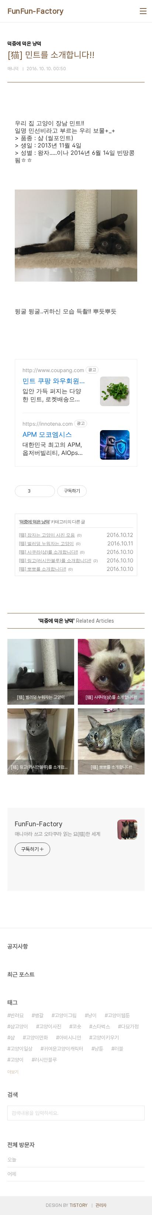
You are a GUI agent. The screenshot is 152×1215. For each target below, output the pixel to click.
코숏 (76, 1026)
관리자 (101, 1205)
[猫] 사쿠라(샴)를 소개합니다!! (48, 552)
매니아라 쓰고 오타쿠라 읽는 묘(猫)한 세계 (57, 834)
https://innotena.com (48, 424)
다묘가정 (130, 1026)
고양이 (17, 1060)
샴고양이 (19, 1026)
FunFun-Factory (35, 11)
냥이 (92, 1015)
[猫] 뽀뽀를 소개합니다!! (42, 569)
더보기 (12, 1072)
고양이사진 (50, 1026)
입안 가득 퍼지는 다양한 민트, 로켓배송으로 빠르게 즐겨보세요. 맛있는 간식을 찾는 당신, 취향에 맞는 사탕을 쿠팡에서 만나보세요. (53, 395)
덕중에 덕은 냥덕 (34, 521)
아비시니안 (70, 1038)
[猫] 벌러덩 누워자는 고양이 (46, 543)
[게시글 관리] (46, 491)
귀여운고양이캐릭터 (63, 1049)
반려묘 (17, 1015)
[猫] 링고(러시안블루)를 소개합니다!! (55, 560)
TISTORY (78, 1205)
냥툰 (98, 1049)
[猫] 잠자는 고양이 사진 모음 (47, 535)
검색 (137, 1113)
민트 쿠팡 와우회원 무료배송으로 (51, 381)
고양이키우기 (105, 1038)
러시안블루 (46, 1060)
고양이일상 (21, 1049)
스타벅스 (101, 1026)
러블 (118, 1049)
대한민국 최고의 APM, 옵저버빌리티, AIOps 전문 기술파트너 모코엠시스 (54, 449)
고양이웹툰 (119, 1015)
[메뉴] (143, 11)
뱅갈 (39, 1015)
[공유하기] (37, 491)
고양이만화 (37, 1038)
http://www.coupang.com (53, 370)
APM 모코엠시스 (47, 434)
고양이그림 (66, 1015)
